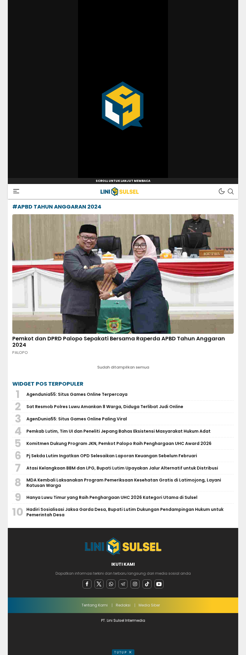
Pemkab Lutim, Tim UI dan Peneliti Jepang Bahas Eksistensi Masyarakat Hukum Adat (118, 431)
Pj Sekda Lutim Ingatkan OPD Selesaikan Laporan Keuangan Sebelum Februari (111, 456)
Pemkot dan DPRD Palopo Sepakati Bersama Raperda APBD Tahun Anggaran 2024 (118, 342)
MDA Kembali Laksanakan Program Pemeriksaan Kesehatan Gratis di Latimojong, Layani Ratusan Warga (123, 482)
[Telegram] (123, 583)
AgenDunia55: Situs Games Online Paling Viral (76, 419)
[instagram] (135, 583)
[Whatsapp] (111, 583)
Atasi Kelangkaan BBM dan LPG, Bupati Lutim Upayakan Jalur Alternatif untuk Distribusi (122, 468)
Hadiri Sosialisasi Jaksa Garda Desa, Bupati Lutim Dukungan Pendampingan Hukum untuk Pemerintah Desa (125, 512)
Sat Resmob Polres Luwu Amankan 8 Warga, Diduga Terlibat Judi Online (104, 407)
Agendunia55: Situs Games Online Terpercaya (77, 394)
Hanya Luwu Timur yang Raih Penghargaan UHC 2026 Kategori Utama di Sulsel (111, 497)
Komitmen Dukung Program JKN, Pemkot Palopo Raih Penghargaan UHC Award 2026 (119, 443)
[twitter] (99, 583)
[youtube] (159, 583)
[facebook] (87, 583)
